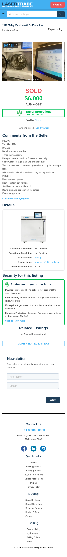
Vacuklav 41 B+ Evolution (47, 262)
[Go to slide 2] (31, 79)
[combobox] (33, 14)
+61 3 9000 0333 (33, 430)
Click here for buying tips (15, 198)
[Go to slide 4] (35, 79)
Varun (38, 120)
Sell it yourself (42, 128)
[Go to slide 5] (37, 79)
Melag (38, 257)
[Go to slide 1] (29, 79)
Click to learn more (15, 321)
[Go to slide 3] (33, 79)
